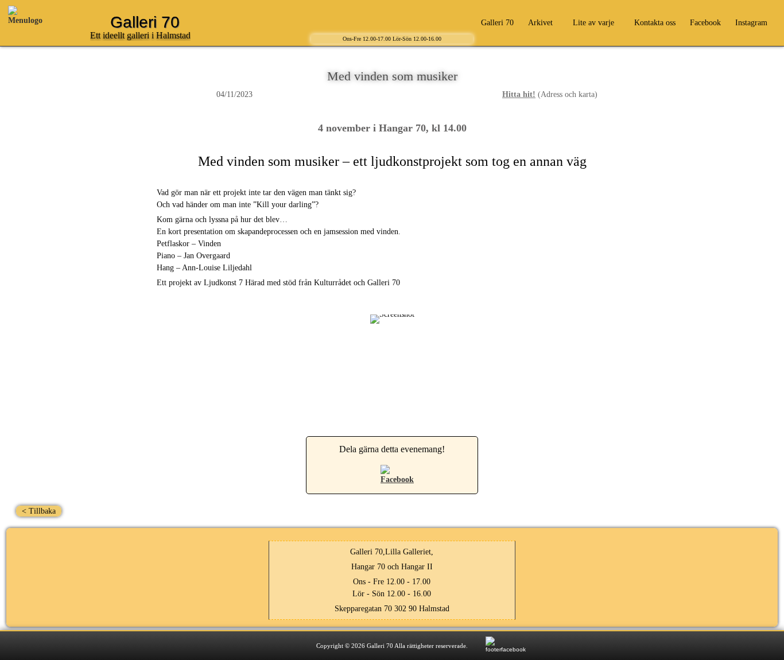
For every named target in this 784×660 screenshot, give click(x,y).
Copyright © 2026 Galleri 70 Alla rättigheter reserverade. (392, 645)
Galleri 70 (497, 22)
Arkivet (540, 22)
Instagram (751, 22)
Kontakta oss (655, 22)
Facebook (705, 22)
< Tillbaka (39, 511)
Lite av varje (593, 22)
